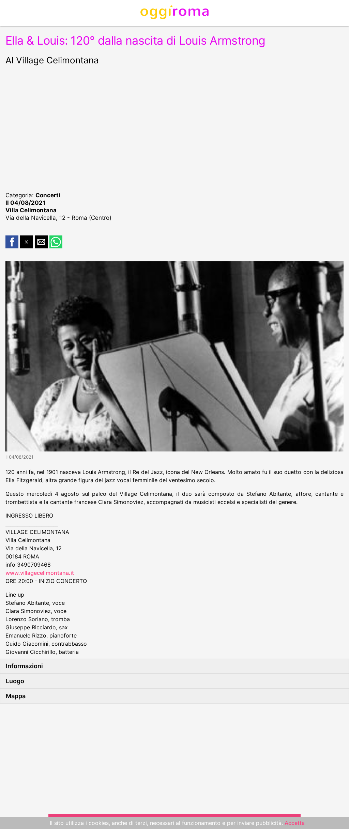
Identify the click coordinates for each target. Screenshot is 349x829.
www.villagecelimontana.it (39, 572)
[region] (174, 127)
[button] (11, 241)
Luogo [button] (15, 681)
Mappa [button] (16, 696)
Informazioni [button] (24, 666)
